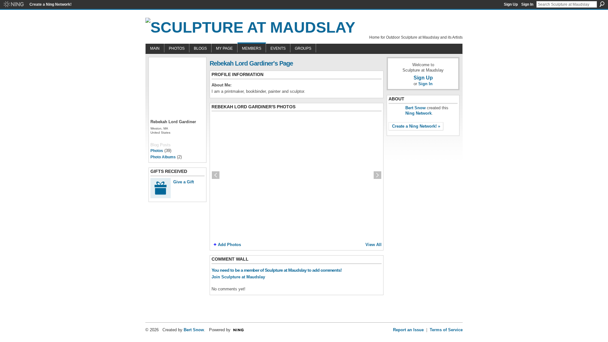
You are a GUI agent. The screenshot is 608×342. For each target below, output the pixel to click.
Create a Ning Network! (50, 4)
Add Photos (229, 244)
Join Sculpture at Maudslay (238, 277)
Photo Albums (163, 157)
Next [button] (377, 175)
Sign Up (511, 4)
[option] (296, 175)
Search (602, 4)
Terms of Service (446, 329)
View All (373, 244)
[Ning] (13, 4)
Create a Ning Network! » (416, 126)
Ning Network (418, 113)
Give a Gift (183, 182)
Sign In (527, 4)
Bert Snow (415, 107)
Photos (156, 151)
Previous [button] (215, 175)
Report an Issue (408, 329)
